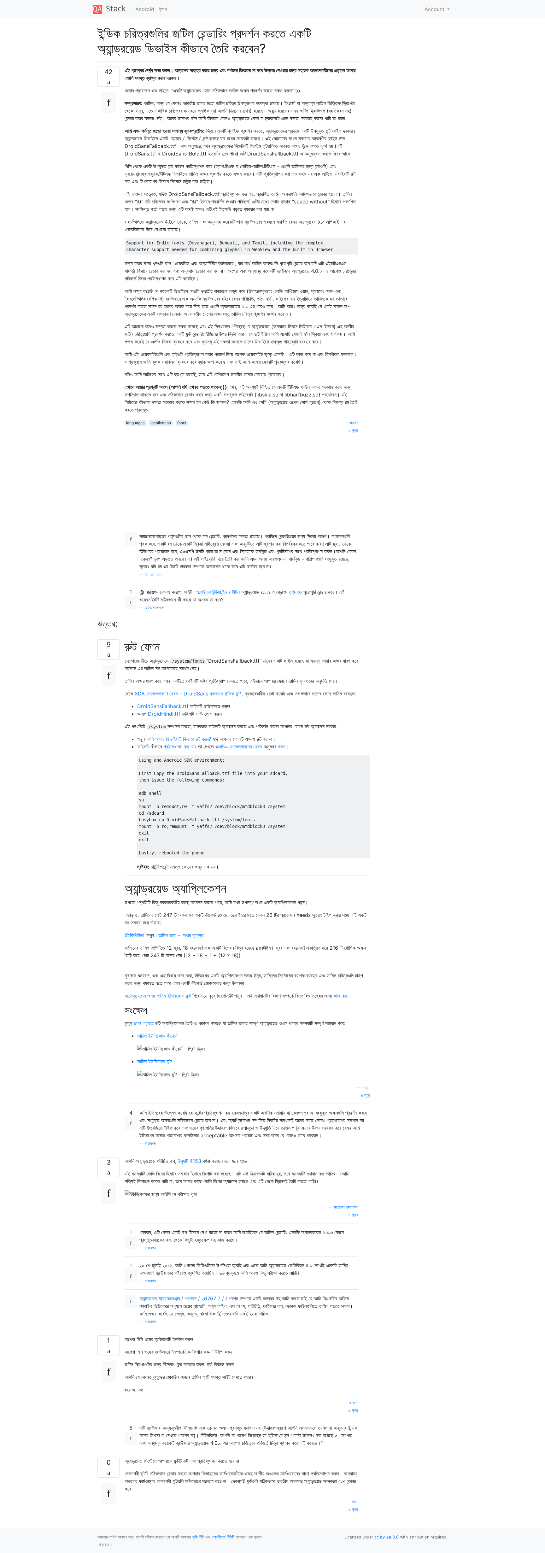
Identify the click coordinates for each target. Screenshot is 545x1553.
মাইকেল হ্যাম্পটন (346, 1207)
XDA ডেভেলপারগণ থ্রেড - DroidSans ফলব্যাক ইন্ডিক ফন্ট (188, 693)
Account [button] (435, 9)
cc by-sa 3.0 (386, 1537)
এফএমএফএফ (154, 607)
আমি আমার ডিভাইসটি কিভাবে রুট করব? (179, 739)
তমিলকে (295, 592)
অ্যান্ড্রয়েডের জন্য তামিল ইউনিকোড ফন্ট (158, 996)
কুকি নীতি (198, 1537)
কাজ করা (340, 996)
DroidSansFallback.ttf (163, 706)
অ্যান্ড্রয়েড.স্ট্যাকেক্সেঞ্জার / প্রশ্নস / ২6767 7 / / (183, 1298)
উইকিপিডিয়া (134, 935)
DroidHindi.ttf (164, 714)
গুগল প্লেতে (143, 1023)
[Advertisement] (241, 478)
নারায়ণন (352, 422)
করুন (281, 746)
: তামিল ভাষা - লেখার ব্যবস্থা (179, 935)
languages (135, 422)
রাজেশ (353, 1402)
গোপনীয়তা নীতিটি (223, 1537)
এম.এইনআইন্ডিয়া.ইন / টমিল (217, 592)
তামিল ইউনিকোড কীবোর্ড (157, 1036)
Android (144, 9)
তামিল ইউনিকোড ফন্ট (154, 1061)
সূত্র (354, 430)
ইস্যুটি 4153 (189, 1161)
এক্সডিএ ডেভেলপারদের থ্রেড (238, 746)
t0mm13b (153, 574)
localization (160, 422)
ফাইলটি (143, 746)
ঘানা (355, 1501)
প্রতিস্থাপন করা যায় (179, 746)
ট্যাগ (163, 9)
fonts (181, 422)
